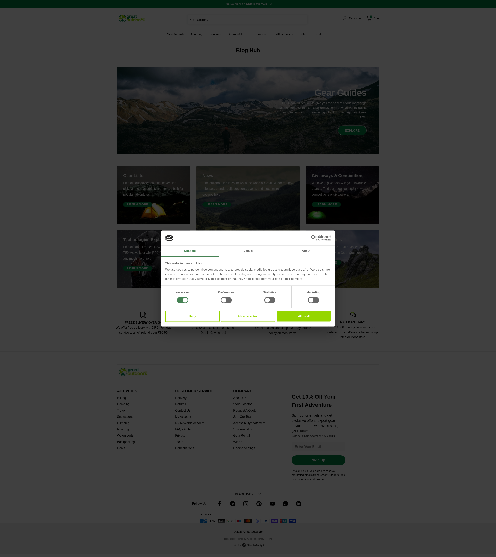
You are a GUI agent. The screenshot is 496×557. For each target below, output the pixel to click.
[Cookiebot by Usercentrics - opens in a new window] (314, 238)
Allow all (304, 316)
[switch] (226, 300)
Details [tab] (248, 250)
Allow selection (248, 316)
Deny (192, 316)
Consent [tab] (190, 250)
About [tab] (306, 250)
